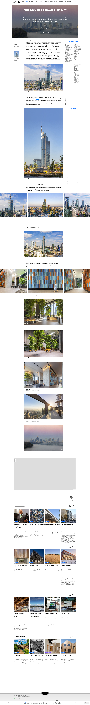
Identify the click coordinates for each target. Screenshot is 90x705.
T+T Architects (67, 45)
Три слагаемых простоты (51, 655)
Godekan (66, 102)
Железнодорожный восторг (37, 524)
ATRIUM (66, 44)
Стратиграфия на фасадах (52, 524)
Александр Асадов (67, 114)
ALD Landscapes (67, 101)
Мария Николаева (76, 148)
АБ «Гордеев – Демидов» (68, 93)
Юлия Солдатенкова (68, 111)
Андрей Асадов (67, 112)
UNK (74, 58)
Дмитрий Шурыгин (67, 177)
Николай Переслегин (68, 141)
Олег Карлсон (76, 177)
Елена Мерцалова (76, 180)
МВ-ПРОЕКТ (75, 56)
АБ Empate (66, 46)
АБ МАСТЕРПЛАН (76, 75)
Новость (15, 521)
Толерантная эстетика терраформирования (67, 525)
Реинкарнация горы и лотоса (66, 566)
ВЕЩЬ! (66, 98)
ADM (74, 60)
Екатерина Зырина (76, 178)
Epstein (37, 98)
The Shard (42, 55)
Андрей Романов (76, 114)
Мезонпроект (76, 54)
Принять (87, 702)
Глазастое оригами (66, 655)
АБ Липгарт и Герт (76, 44)
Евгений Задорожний (68, 180)
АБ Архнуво (66, 100)
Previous (4, 204)
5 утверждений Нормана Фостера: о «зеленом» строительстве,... (20, 526)
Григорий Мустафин (77, 113)
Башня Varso (16, 57)
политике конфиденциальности (25, 702)
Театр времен (17, 655)
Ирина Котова (76, 179)
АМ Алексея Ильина (68, 57)
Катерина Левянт (67, 178)
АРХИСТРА (75, 69)
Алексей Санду (67, 174)
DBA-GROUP (67, 52)
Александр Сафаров (77, 182)
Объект (32, 32)
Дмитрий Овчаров (67, 181)
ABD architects (76, 78)
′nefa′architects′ (76, 82)
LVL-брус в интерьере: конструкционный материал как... (21, 615)
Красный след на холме (51, 565)
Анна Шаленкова (76, 174)
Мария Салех (76, 181)
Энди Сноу (75, 143)
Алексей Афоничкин (77, 176)
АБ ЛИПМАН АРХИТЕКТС (77, 64)
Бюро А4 (75, 76)
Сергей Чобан (76, 140)
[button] (69, 506)
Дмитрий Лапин (67, 183)
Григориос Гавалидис (77, 141)
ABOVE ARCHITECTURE (68, 96)
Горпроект (66, 95)
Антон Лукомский (76, 175)
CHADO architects (76, 81)
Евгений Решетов (76, 147)
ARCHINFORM (76, 68)
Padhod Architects (76, 63)
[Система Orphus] (16, 697)
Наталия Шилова (76, 142)
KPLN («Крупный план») (68, 47)
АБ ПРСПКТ (66, 94)
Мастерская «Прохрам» (77, 48)
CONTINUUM (76, 66)
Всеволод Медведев (68, 113)
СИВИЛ (66, 103)
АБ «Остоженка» (67, 53)
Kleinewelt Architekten (68, 49)
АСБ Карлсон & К (76, 73)
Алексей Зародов (67, 148)
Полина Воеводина (68, 140)
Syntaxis (75, 77)
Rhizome (66, 99)
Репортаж (63, 521)
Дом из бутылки (65, 613)
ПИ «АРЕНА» (76, 45)
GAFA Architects (67, 50)
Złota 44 (35, 46)
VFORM (66, 97)
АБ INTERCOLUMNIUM (77, 49)
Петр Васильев (67, 147)
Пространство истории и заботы (20, 566)
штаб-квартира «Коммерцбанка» (38, 58)
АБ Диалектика (76, 67)
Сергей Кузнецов (67, 142)
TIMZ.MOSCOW (76, 65)
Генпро (66, 51)
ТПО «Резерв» (67, 48)
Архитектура (59, 32)
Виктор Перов (67, 179)
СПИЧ (75, 52)
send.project (16, 652)
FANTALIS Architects (77, 74)
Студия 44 (75, 55)
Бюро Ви (75, 71)
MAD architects (76, 72)
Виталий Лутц (76, 111)
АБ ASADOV (75, 57)
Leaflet (74, 489)
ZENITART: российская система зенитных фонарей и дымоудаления (37, 615)
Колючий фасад (34, 565)
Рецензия (31, 652)
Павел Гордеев (67, 175)
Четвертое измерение (77, 53)
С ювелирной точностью (36, 655)
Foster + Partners (16, 46)
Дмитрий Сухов (76, 112)
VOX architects (76, 59)
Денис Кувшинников (68, 176)
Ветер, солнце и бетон (51, 613)
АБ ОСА (66, 56)
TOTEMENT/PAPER (76, 70)
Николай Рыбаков (67, 182)
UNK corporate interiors (68, 104)
